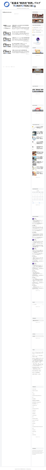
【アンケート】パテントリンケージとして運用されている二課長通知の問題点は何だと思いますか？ (37, 353)
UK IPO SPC (33, 423)
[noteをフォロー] (37, 44)
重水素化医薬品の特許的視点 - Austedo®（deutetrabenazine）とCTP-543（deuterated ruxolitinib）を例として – (37, 368)
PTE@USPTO (34, 410)
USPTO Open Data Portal (35, 408)
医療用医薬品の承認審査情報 (35, 400)
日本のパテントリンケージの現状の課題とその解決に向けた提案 (37, 356)
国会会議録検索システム (35, 403)
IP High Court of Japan (35, 390)
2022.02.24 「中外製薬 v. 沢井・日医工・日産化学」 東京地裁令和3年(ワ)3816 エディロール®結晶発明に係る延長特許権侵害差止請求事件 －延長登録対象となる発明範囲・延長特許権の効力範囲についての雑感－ (37, 360)
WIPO (33, 428)
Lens (32, 433)
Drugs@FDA (33, 413)
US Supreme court (34, 405)
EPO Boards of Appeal (35, 418)
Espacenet (33, 421)
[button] (42, 304)
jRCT (33, 397)
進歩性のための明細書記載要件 (36, 372)
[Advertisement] (16, 19)
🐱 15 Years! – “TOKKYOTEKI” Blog (36, 32)
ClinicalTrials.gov (34, 415)
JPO (32, 392)
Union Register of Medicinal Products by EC (37, 426)
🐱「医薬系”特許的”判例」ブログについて (37, 27)
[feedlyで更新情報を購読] (38, 44)
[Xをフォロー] (35, 44)
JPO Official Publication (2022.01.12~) (36, 395)
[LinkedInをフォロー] (36, 44)
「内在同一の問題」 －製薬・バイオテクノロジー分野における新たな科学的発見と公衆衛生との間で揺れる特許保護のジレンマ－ (37, 364)
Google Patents (34, 431)
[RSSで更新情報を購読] (39, 44)
